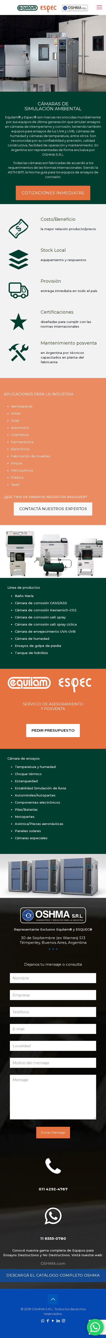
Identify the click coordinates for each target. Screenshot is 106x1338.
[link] (53, 684)
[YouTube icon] (53, 1320)
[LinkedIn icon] (58, 1320)
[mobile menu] (99, 7)
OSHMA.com (53, 1263)
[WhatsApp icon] (43, 1320)
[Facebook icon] (48, 1320)
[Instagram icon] (63, 1320)
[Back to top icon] (53, 1299)
